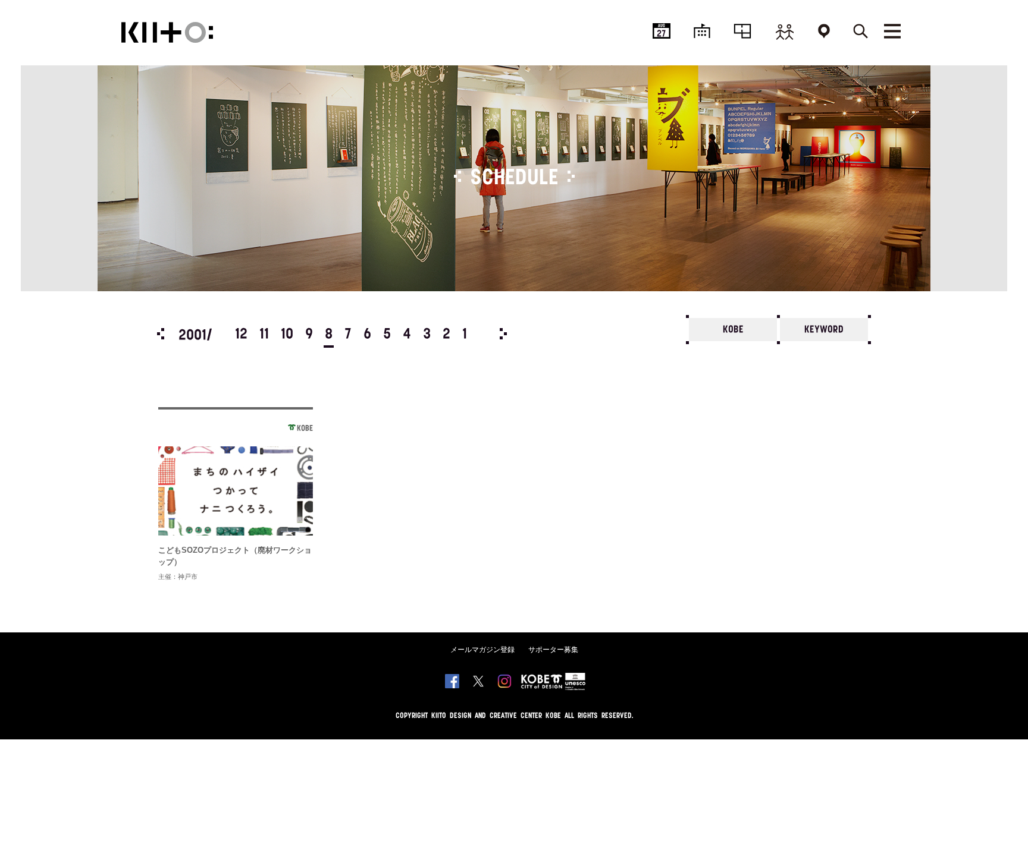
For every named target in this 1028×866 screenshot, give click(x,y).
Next (503, 333)
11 (264, 334)
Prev (160, 333)
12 (241, 334)
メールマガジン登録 (482, 649)
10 (287, 334)
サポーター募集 (553, 649)
